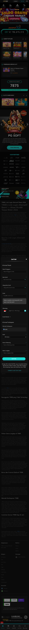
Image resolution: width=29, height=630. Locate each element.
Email (4, 293)
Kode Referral (6, 316)
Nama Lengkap (6, 350)
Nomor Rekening (7, 342)
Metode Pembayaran (7, 326)
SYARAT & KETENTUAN (14, 370)
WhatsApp (5, 308)
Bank (4, 334)
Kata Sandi (5, 277)
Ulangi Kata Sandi (7, 285)
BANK (5, 329)
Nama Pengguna (6, 269)
